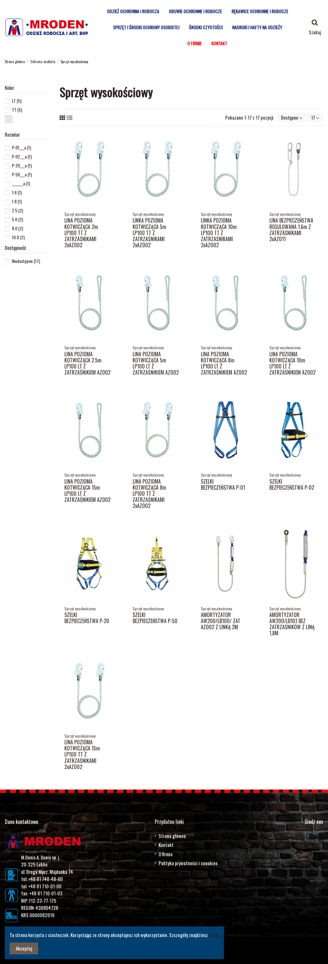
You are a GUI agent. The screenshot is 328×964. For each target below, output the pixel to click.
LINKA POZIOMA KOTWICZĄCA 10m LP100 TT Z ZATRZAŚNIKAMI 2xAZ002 (219, 232)
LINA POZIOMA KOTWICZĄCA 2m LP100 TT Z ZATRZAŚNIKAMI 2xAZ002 (81, 232)
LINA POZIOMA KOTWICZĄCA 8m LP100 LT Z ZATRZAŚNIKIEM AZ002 (224, 363)
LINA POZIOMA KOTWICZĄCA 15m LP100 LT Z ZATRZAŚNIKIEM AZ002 (87, 491)
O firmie (166, 854)
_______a (21, 183)
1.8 (17, 201)
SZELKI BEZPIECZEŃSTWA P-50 (155, 618)
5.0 (17, 219)
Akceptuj (24, 948)
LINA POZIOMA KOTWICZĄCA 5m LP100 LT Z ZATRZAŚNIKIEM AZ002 (156, 363)
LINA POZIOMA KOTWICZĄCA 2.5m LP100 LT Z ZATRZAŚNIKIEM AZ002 (87, 363)
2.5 (17, 210)
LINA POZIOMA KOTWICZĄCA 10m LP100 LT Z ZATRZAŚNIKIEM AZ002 (292, 363)
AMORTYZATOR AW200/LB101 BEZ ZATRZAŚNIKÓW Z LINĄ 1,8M (292, 624)
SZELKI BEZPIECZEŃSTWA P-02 (291, 484)
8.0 (17, 228)
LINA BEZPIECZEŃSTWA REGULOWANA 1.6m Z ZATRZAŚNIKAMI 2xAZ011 (291, 229)
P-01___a (21, 147)
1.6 (17, 192)
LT (16, 100)
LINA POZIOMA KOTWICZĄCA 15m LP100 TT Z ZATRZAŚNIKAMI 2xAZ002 (82, 754)
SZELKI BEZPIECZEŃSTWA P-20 (86, 618)
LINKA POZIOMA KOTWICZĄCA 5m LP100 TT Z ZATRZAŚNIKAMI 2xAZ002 (149, 232)
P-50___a (22, 174)
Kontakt (166, 844)
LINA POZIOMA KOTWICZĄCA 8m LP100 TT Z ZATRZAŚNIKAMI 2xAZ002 (149, 494)
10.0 (18, 237)
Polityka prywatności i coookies (188, 863)
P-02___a (22, 156)
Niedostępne (26, 261)
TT (17, 109)
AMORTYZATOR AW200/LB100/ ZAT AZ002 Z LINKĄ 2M (220, 621)
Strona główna (172, 835)
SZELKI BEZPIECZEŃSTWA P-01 (223, 484)
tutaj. (214, 934)
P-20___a (22, 165)
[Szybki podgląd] (113, 141)
